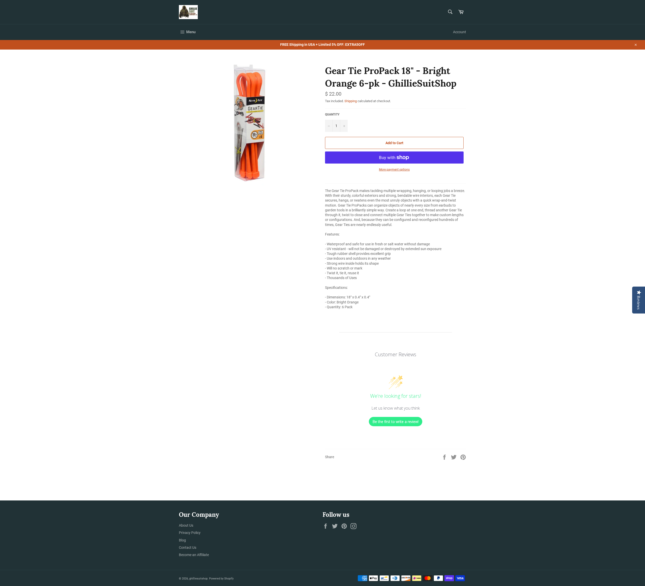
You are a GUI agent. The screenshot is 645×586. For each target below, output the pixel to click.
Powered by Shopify (221, 578)
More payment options (394, 169)
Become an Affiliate (194, 555)
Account (459, 32)
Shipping (350, 101)
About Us (186, 525)
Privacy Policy (190, 533)
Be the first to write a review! (395, 421)
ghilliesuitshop (198, 578)
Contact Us (187, 547)
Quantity (332, 114)
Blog (182, 540)
